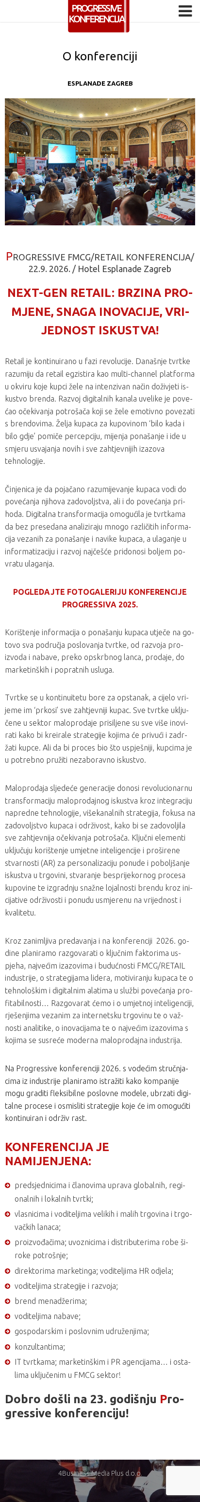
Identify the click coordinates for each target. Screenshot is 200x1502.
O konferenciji (100, 56)
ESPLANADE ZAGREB (100, 83)
